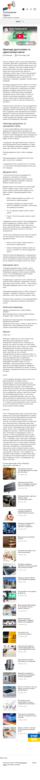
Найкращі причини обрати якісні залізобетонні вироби (26, 578)
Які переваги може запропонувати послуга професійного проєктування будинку (27, 703)
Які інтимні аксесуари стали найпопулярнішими (27, 551)
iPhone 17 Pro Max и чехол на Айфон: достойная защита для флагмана (27, 688)
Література (8, 55)
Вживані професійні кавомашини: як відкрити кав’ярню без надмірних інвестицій (26, 621)
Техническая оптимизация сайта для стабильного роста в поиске (27, 715)
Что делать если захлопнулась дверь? (25, 633)
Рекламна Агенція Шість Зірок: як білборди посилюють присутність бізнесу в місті (27, 484)
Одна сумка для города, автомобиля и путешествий (26, 660)
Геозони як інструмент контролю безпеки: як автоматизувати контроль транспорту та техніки (26, 512)
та (19, 465)
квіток (19, 463)
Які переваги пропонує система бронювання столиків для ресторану (27, 470)
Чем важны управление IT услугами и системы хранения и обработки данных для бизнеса (26, 525)
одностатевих (7, 465)
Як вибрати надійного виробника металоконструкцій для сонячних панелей (27, 565)
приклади (15, 465)
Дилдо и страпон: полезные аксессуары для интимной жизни (27, 729)
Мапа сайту (3, 758)
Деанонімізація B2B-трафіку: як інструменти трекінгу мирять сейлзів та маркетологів (27, 607)
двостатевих (13, 463)
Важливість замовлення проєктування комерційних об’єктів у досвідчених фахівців (26, 675)
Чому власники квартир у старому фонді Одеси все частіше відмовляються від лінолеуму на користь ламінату (26, 649)
